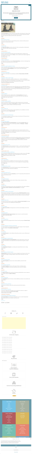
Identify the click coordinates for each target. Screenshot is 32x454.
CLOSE (29, 5)
